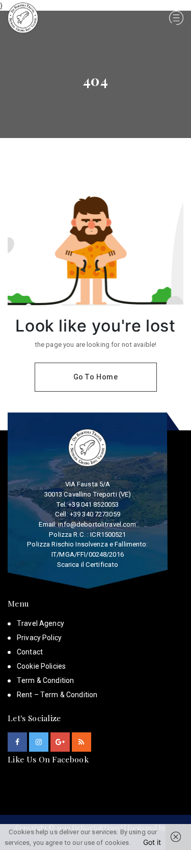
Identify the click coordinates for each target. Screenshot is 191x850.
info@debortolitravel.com (97, 524)
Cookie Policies (41, 666)
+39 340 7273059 (95, 514)
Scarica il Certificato (88, 564)
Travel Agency (40, 623)
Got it (152, 842)
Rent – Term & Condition (57, 695)
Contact (30, 652)
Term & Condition (45, 680)
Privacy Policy (39, 638)
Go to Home (95, 377)
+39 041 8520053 (93, 504)
